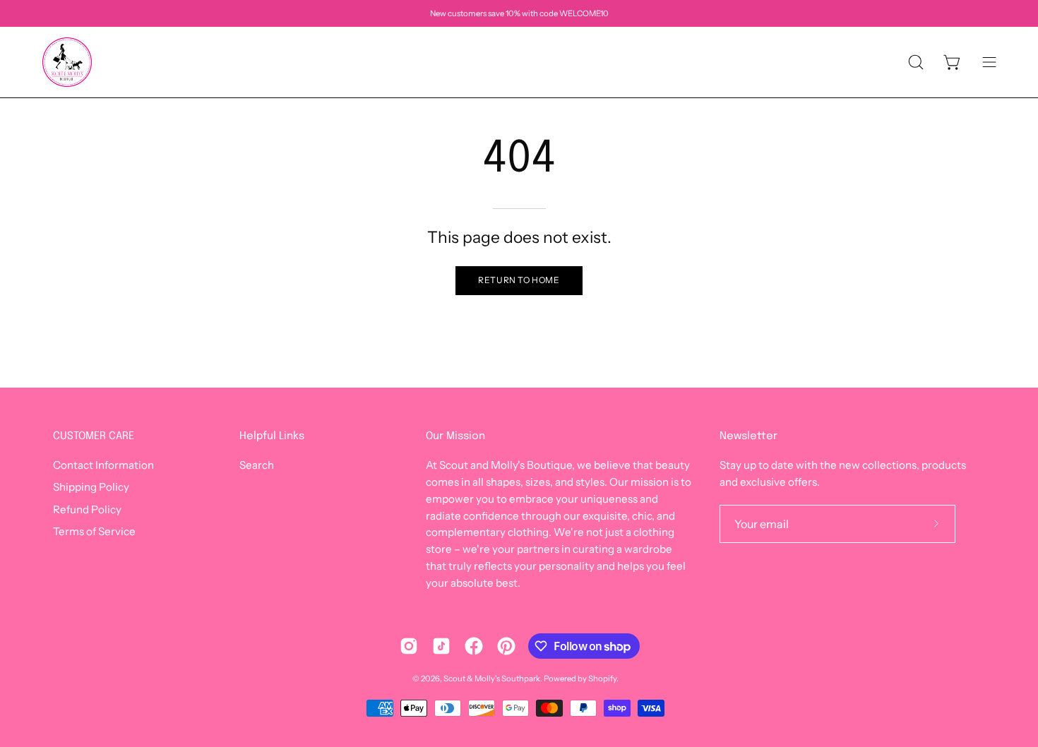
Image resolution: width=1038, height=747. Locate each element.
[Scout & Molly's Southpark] (67, 62)
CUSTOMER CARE (93, 436)
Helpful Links (271, 436)
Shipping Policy (91, 487)
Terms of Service (94, 531)
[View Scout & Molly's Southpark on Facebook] (473, 646)
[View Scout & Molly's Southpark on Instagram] (408, 646)
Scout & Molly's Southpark (491, 678)
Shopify (602, 678)
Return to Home (518, 280)
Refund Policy (87, 509)
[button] (916, 62)
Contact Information (103, 465)
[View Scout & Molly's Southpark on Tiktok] (441, 646)
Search (256, 465)
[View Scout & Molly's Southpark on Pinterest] (506, 646)
